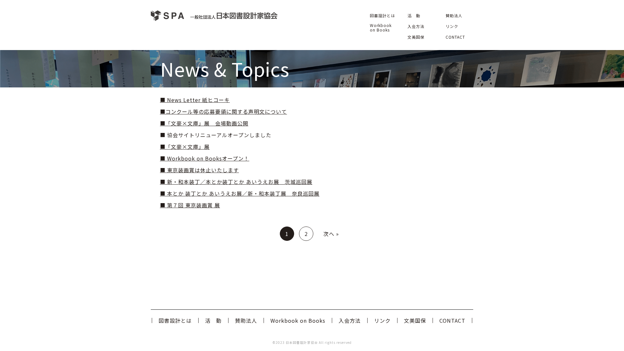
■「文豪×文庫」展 (185, 146)
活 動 (414, 15)
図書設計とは (382, 15)
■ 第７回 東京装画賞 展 (190, 205)
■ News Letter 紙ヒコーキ (195, 100)
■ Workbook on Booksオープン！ (204, 158)
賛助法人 (454, 15)
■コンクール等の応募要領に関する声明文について (223, 111)
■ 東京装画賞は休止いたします (199, 170)
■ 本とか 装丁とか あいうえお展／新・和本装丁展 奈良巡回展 (239, 193)
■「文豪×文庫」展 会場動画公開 (204, 123)
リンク (452, 26)
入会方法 (416, 26)
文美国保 (416, 37)
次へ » (331, 234)
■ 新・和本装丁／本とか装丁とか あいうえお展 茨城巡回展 (236, 182)
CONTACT (455, 37)
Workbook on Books (381, 27)
